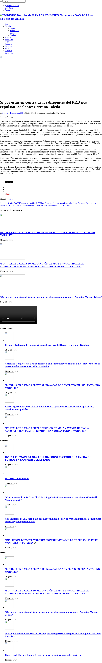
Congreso (9, 44)
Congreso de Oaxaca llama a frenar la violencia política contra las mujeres (43, 655)
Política (8, 37)
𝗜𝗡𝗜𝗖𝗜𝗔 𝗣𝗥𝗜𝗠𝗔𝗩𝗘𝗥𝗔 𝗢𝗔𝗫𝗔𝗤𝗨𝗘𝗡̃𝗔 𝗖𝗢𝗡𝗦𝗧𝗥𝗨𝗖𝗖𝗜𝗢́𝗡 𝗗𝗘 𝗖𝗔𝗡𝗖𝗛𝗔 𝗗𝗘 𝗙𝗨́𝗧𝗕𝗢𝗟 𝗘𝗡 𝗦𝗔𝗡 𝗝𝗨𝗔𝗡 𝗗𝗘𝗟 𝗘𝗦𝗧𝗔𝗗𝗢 (48, 458)
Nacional (13, 35)
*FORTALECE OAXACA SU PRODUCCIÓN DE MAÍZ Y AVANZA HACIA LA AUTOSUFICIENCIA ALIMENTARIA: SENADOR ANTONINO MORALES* (42, 265)
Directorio (9, 8)
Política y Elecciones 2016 (12, 113)
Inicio (7, 24)
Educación (9, 39)
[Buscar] (1, 1)
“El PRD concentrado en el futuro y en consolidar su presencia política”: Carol (35, 205)
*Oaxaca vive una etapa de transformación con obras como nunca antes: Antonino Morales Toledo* (51, 297)
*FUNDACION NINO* (17, 478)
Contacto (8, 10)
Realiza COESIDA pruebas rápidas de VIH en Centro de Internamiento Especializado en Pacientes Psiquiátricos (48, 203)
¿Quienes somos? (12, 6)
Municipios (14, 31)
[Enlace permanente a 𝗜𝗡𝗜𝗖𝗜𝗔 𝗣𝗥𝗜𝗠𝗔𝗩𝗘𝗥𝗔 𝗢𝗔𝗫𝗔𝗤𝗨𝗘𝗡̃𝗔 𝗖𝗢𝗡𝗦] (9, 452)
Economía (9, 46)
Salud (7, 48)
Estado (12, 33)
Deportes (8, 51)
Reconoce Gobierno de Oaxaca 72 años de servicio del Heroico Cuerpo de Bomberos (47, 345)
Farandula (9, 53)
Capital (13, 28)
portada (10, 199)
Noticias (8, 26)
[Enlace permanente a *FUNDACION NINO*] (9, 474)
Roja (7, 42)
